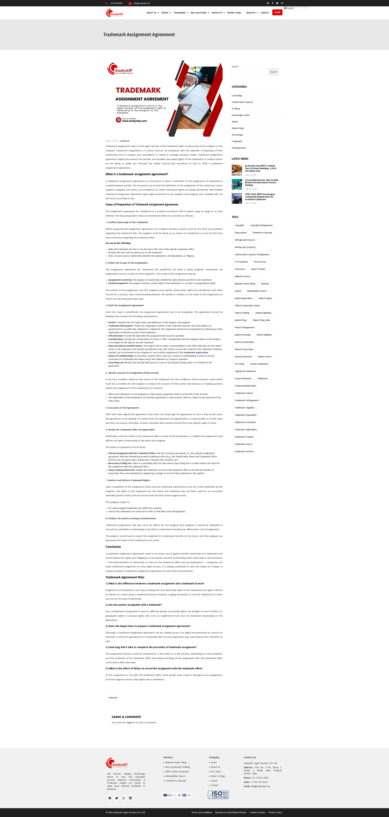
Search (235, 66)
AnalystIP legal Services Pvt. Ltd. (129, 812)
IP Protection (241, 262)
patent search (265, 356)
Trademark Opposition (245, 415)
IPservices (240, 269)
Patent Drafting (242, 313)
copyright (239, 225)
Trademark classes (244, 393)
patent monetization (244, 342)
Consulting (237, 95)
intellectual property (245, 247)
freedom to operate (262, 232)
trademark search (243, 444)
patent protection (243, 356)
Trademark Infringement (247, 400)
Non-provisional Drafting (177, 767)
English (290, 8)
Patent (165, 13)
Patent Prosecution (244, 349)
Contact (265, 13)
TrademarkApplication (245, 386)
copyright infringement (261, 225)
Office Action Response (177, 771)
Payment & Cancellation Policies (230, 812)
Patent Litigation (264, 335)
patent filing (241, 320)
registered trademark (245, 371)
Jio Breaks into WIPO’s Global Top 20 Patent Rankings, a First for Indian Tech (261, 168)
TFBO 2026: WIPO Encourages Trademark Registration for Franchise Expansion (260, 197)
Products (217, 13)
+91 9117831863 (116, 3)
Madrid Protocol (242, 276)
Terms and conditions (202, 812)
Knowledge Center (241, 115)
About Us (151, 13)
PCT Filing (239, 364)
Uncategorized (239, 148)
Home (214, 762)
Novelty (265, 283)
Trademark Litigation (245, 407)
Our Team (216, 771)
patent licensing (242, 335)
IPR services (260, 262)
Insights (250, 13)
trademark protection (245, 422)
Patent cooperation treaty (247, 305)
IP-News (236, 108)
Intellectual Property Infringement (252, 254)
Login (277, 12)
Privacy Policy (275, 812)
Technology (237, 135)
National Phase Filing (245, 283)
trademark (112, 698)
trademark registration (246, 429)
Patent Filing (234, 13)
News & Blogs (218, 776)
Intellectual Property (242, 102)
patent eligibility (263, 313)
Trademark (179, 13)
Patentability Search (257, 291)
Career (214, 780)
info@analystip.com (142, 3)
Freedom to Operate (175, 780)
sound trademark (243, 378)
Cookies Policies (257, 812)
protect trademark (259, 364)
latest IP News (258, 269)
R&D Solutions (199, 13)
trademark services (244, 451)
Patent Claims (265, 298)
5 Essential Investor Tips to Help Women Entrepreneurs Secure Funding (261, 183)
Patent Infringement (244, 327)
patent (238, 291)
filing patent (241, 232)
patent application (244, 298)
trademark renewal (244, 437)
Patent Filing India (261, 320)
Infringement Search (245, 240)
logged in (130, 722)
